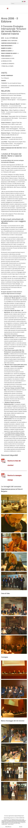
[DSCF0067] (14, 669)
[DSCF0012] (14, 625)
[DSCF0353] (14, 791)
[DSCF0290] (14, 581)
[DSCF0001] (14, 606)
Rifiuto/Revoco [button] (8, 826)
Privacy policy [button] (10, 824)
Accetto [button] (20, 826)
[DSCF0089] (14, 689)
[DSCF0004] (14, 504)
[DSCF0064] (14, 542)
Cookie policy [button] (4, 824)
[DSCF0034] (14, 523)
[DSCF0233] (14, 708)
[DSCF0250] (14, 733)
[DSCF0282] (14, 772)
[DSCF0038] (14, 644)
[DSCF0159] (14, 561)
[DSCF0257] (14, 752)
